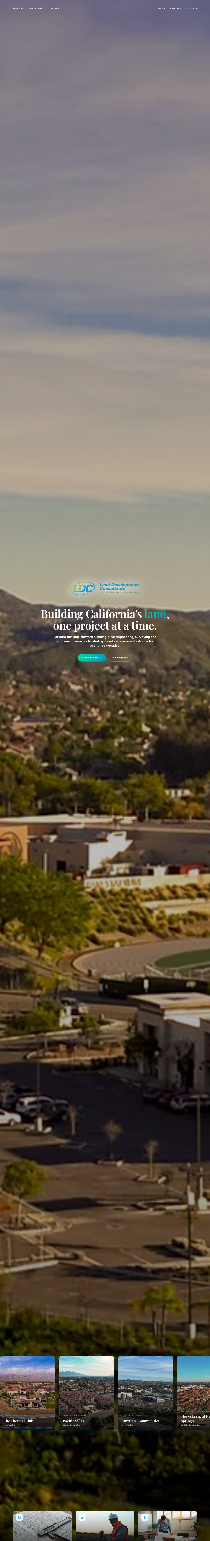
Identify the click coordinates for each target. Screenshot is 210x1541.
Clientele (53, 8)
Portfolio (35, 8)
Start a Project (90, 657)
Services (18, 8)
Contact (191, 8)
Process (175, 8)
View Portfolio (120, 657)
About (161, 8)
